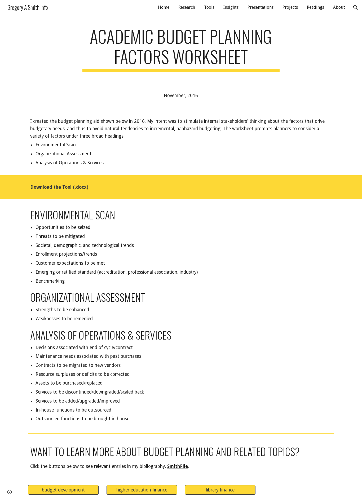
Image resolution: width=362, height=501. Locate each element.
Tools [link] (209, 7)
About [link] (339, 7)
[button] (355, 7)
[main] (181, 49)
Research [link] (186, 7)
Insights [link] (231, 7)
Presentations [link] (260, 7)
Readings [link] (315, 7)
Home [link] (163, 7)
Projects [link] (290, 7)
